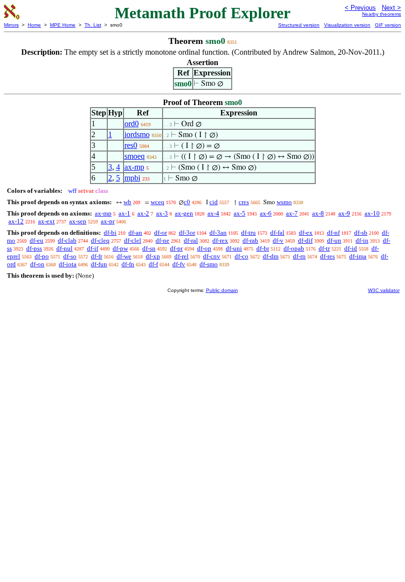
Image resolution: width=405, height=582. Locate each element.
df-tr (324, 248)
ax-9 (344, 213)
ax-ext (46, 221)
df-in (362, 240)
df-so (70, 256)
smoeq (134, 156)
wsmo (284, 202)
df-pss (34, 248)
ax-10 (372, 213)
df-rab (250, 240)
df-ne (162, 240)
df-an (135, 232)
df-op (204, 248)
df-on (37, 264)
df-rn (299, 256)
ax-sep (77, 221)
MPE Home (63, 25)
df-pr (176, 248)
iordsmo (137, 134)
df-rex (220, 240)
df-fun (99, 264)
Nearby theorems (381, 14)
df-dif (305, 240)
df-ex (306, 232)
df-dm (271, 256)
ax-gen (184, 213)
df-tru (248, 232)
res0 (130, 145)
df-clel (132, 240)
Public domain (222, 290)
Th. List (92, 25)
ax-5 (239, 213)
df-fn (128, 264)
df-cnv (211, 256)
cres (244, 202)
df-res (327, 256)
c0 (187, 202)
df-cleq (100, 240)
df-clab (67, 240)
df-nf (333, 232)
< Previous (360, 7)
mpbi (132, 178)
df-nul (64, 248)
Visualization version (347, 25)
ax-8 (318, 213)
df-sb (360, 232)
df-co (241, 256)
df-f (153, 264)
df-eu (36, 240)
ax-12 (16, 221)
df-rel (181, 256)
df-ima (357, 256)
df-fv (178, 264)
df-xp (153, 256)
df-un (334, 240)
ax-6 (266, 213)
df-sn (149, 248)
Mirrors (11, 25)
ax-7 (292, 213)
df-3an (218, 232)
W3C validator (384, 290)
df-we (124, 256)
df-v (278, 240)
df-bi (110, 232)
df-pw (120, 248)
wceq (157, 202)
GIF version (388, 25)
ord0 (131, 123)
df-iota (68, 264)
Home (34, 25)
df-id (350, 248)
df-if (92, 248)
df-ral (191, 240)
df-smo (209, 264)
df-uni (234, 248)
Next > (391, 7)
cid (213, 202)
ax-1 (124, 213)
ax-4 (213, 213)
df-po (42, 256)
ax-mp (134, 167)
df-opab (294, 248)
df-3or (187, 232)
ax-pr (108, 221)
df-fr (96, 256)
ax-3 (162, 213)
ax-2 (143, 213)
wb (127, 202)
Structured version (299, 25)
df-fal (277, 232)
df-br (262, 248)
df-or (160, 232)
